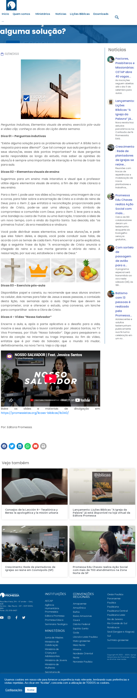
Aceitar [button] (30, 690)
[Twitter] (24, 617)
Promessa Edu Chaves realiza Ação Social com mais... (124, 204)
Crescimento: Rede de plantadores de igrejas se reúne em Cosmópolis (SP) (30, 568)
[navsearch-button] (117, 18)
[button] (4, 446)
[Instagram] (9, 617)
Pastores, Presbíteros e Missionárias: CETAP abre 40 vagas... (125, 68)
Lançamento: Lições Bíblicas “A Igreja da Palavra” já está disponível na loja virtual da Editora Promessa (101, 512)
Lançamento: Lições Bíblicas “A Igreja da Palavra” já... (125, 110)
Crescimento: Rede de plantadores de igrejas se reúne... (124, 156)
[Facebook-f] (16, 617)
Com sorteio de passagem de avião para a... (124, 256)
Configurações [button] (13, 690)
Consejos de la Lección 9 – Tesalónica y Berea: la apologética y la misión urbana (31, 511)
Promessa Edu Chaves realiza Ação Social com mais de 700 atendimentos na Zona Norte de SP (100, 570)
